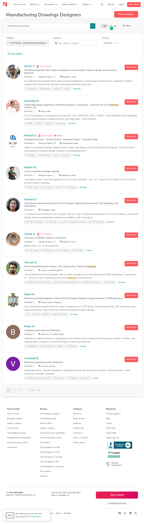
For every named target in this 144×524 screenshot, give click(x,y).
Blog (108, 419)
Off (105, 26)
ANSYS (67, 89)
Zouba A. (30, 234)
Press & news (79, 419)
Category (10, 38)
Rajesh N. (30, 167)
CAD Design (60, 123)
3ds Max (57, 89)
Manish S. (30, 135)
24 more (110, 222)
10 (54, 77)
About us (77, 414)
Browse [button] (43, 409)
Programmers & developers (19, 438)
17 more (73, 314)
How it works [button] (13, 409)
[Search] (102, 4)
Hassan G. (31, 262)
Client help (110, 428)
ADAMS (29, 123)
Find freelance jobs (48, 419)
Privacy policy (79, 443)
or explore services (117, 503)
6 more (83, 346)
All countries (45, 471)
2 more (95, 378)
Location (57, 38)
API (27, 314)
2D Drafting (30, 155)
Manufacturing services (17, 443)
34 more (76, 89)
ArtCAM (35, 314)
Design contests (14, 423)
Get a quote (134, 4)
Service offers (46, 423)
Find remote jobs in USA (51, 438)
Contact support (113, 414)
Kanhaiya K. (32, 101)
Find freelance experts (49, 414)
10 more (72, 123)
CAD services (13, 428)
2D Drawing (47, 187)
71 (54, 242)
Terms (58, 513)
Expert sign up (112, 438)
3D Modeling (31, 89)
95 (54, 143)
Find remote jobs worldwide (52, 433)
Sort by (105, 38)
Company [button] (77, 409)
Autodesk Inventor (46, 346)
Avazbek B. (31, 358)
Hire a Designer (126, 14)
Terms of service (80, 438)
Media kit (77, 423)
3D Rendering (45, 89)
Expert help (111, 433)
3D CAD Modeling (95, 222)
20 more (76, 155)
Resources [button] (111, 409)
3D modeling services (16, 433)
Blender (60, 346)
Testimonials (78, 428)
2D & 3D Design (32, 187)
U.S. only (113, 26)
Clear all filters (16, 54)
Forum (109, 423)
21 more (121, 282)
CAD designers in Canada (51, 457)
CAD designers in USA (50, 452)
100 (32, 390)
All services (12, 447)
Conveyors (84, 378)
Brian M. (29, 326)
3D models (45, 443)
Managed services (15, 419)
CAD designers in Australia (52, 467)
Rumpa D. (30, 199)
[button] (35, 4)
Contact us (78, 433)
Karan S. (29, 66)
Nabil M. (29, 294)
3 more (89, 251)
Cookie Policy (35, 517)
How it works (13, 414)
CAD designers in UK (49, 462)
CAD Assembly (63, 250)
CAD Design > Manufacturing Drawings (28, 43)
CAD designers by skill (50, 447)
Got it (10, 515)
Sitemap (43, 476)
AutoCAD (48, 123)
